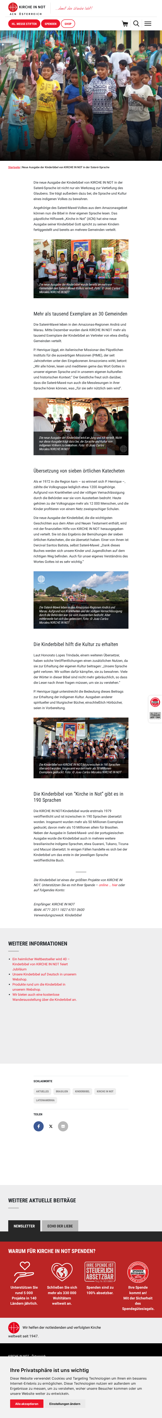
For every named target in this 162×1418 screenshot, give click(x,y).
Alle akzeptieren (26, 1404)
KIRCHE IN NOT (105, 1091)
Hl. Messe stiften (24, 24)
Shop (68, 24)
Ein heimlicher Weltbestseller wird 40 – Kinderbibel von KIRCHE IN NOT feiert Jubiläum (41, 964)
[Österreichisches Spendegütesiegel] (155, 702)
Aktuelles (42, 1091)
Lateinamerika (45, 1100)
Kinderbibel (82, 1091)
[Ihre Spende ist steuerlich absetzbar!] (155, 716)
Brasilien (62, 1091)
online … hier (108, 885)
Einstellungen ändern (64, 1404)
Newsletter (24, 1226)
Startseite (14, 167)
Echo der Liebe (60, 1226)
